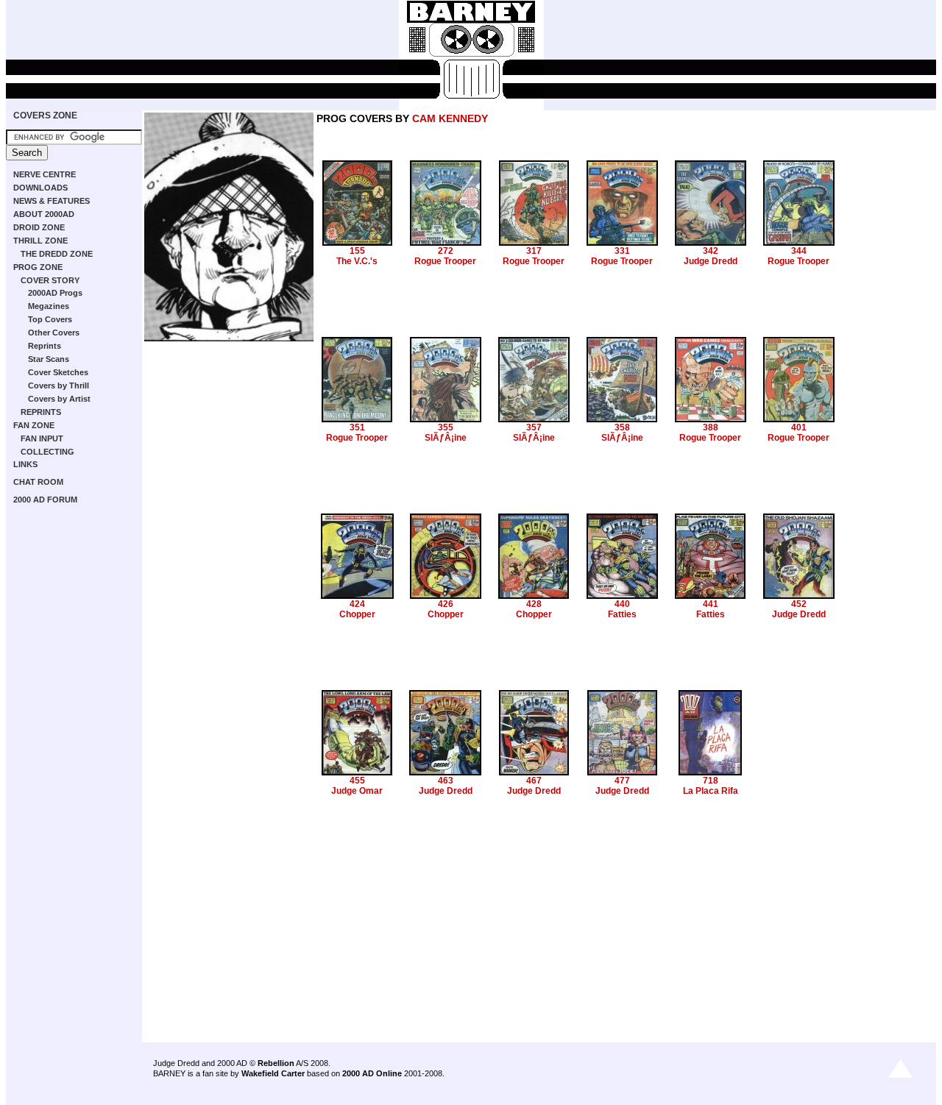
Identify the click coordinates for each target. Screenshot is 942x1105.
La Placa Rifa (710, 791)
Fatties (622, 614)
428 (534, 604)
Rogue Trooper (445, 261)
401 (799, 427)
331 (622, 251)
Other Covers (53, 332)
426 (445, 604)
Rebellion (276, 1063)
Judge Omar (357, 791)
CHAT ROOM (38, 481)
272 (445, 251)
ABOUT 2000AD (43, 214)
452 (799, 604)
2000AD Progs (55, 292)
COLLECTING (47, 451)
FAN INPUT (42, 438)
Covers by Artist (59, 398)
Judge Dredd (710, 261)
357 (534, 427)
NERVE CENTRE (44, 174)
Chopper (357, 614)
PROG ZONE (38, 267)
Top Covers (50, 319)
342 (710, 251)
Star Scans (48, 359)
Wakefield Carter (273, 1073)
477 (622, 780)
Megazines (48, 306)
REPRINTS (41, 412)
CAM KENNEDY (450, 118)
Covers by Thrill (58, 385)
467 (534, 780)
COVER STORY (50, 280)
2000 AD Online (372, 1073)
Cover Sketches (58, 372)
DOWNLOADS (40, 187)
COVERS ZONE (45, 115)
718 (710, 780)
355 (445, 427)
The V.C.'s (357, 261)
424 (357, 604)
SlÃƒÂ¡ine (446, 438)
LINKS (25, 464)
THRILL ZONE (40, 240)
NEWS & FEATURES (51, 200)
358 (622, 427)
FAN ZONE (33, 425)
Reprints (44, 345)
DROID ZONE (39, 227)
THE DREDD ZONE (57, 253)
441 (710, 604)
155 (357, 251)
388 (710, 427)
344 (799, 251)
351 (357, 427)
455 (357, 780)
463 (445, 780)
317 (534, 251)
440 (622, 604)
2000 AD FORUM (45, 499)
